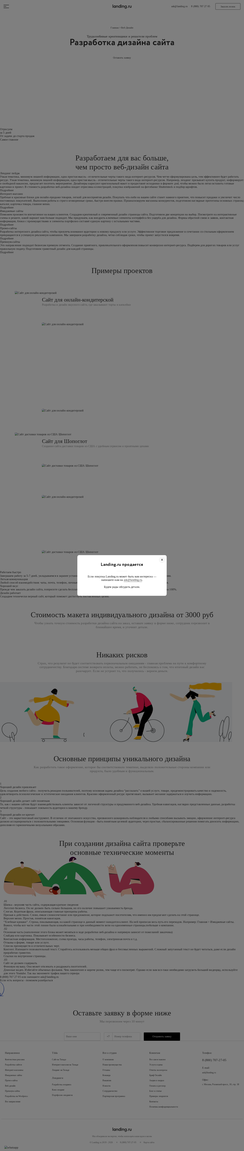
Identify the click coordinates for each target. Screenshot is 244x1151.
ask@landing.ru (133, 579)
